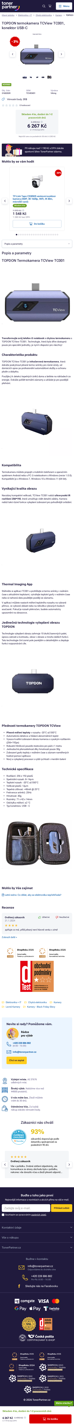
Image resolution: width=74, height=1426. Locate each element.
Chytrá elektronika (44, 15)
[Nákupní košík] (49, 6)
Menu (66, 6)
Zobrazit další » (9, 937)
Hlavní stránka (8, 15)
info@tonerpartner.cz (24, 1052)
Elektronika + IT (25, 15)
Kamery (59, 15)
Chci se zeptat (16, 1060)
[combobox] (37, 244)
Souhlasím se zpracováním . (26, 1214)
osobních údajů (38, 1214)
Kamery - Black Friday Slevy (41, 1006)
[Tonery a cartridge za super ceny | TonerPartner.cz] (11, 6)
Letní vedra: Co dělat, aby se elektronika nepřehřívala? (33, 895)
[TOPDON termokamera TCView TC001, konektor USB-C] (37, 71)
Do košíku (52, 1419)
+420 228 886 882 (22, 1043)
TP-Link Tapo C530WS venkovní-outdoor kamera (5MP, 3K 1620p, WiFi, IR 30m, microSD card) (34, 199)
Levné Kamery (13, 1006)
